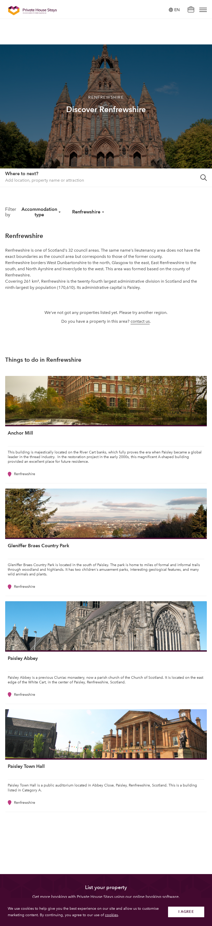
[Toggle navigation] (203, 10)
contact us (140, 321)
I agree (186, 911)
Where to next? (21, 173)
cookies (111, 915)
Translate (171, 36)
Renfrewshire (86, 211)
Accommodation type (39, 211)
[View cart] (190, 10)
